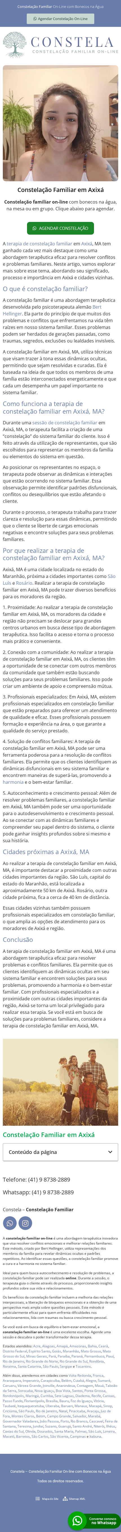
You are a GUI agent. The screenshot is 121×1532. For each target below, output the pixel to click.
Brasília (52, 1400)
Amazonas (78, 1346)
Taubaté (9, 1406)
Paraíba (64, 1356)
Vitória (99, 1400)
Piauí (110, 1356)
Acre (37, 1346)
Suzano (51, 1426)
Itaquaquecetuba (30, 1406)
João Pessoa (49, 1421)
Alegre (91, 1380)
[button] (110, 1152)
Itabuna (95, 1436)
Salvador (79, 1416)
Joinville (49, 1385)
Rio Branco (79, 1421)
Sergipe (66, 1366)
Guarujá (64, 1426)
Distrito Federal (15, 1351)
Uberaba (52, 1406)
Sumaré (104, 1380)
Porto (64, 1421)
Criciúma (10, 1411)
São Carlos (40, 1436)
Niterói (99, 1426)
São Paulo (50, 1366)
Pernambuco (94, 1356)
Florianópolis (34, 1400)
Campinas (78, 1436)
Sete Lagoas (64, 1395)
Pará (52, 1356)
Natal (63, 1411)
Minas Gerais (36, 1356)
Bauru (64, 1400)
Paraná (77, 1356)
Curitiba (47, 1395)
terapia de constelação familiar (39, 244)
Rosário (24, 583)
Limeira (109, 1431)
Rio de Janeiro (13, 1361)
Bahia (92, 1346)
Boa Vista (63, 1390)
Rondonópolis (13, 1395)
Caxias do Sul (13, 1431)
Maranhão (71, 1351)
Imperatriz (31, 1380)
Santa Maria (63, 1431)
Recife (96, 1395)
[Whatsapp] (10, 1223)
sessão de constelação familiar (64, 423)
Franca (98, 1375)
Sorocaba (25, 1390)
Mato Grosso (91, 1351)
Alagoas (48, 1346)
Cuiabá (78, 1380)
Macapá (95, 1406)
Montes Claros (23, 1416)
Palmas (81, 1431)
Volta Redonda (80, 1375)
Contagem (85, 1385)
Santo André (82, 1426)
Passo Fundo (13, 1400)
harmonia (13, 782)
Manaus (81, 1406)
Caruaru (9, 1385)
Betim (40, 1416)
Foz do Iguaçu (81, 1400)
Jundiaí (38, 1426)
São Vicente (59, 1436)
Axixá (86, 244)
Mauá (99, 1385)
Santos (77, 1390)
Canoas (109, 1395)
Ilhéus (110, 1426)
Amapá (62, 1346)
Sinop (107, 1406)
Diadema (82, 1395)
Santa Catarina (29, 1366)
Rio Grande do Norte (42, 1361)
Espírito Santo (39, 1351)
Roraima (9, 1366)
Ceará (103, 1346)
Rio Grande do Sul (74, 1361)
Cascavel (96, 1421)
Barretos (23, 1436)
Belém (66, 1380)
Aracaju (93, 1411)
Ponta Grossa (95, 1390)
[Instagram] (25, 1223)
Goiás (56, 1351)
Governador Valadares (20, 1421)
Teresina (24, 1426)
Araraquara (12, 1380)
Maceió (8, 1436)
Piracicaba (77, 1411)
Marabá (94, 1416)
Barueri (67, 1406)
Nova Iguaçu (44, 1390)
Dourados (45, 1431)
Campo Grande (59, 1416)
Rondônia (96, 1361)
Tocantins (83, 1366)
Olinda (30, 1431)
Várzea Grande (29, 1385)
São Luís (94, 1431)
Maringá (32, 1395)
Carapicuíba (50, 1380)
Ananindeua (65, 1385)
